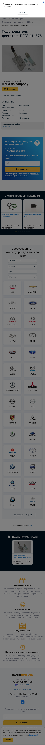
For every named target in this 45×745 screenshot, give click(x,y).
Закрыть (22, 13)
